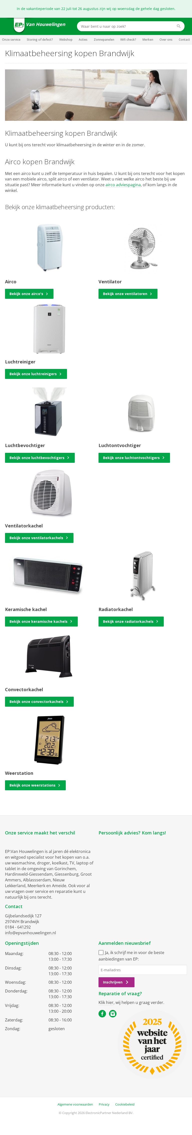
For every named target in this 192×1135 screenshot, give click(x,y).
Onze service (11, 39)
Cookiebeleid (124, 1104)
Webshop (65, 39)
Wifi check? (128, 39)
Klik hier (106, 1002)
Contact (184, 39)
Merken (147, 39)
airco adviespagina (123, 184)
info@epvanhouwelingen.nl (30, 933)
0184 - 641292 (18, 927)
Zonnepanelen (104, 39)
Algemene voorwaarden (75, 1104)
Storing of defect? (40, 39)
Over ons (166, 39)
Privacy (104, 1104)
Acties (83, 39)
